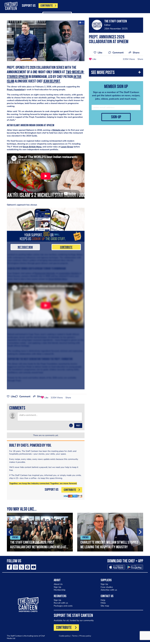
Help (103, 600)
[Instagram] (15, 567)
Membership (59, 589)
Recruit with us (61, 603)
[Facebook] (9, 567)
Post (78, 426)
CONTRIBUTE (46, 5)
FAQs (103, 603)
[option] (40, 532)
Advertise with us (109, 589)
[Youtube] (33, 567)
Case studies (107, 587)
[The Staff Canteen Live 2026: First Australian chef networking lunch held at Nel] (40, 532)
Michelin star (58, 130)
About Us (58, 584)
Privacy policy (85, 636)
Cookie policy (64, 636)
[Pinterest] (27, 567)
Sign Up (57, 587)
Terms (74, 636)
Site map (105, 605)
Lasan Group (67, 146)
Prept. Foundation (16, 89)
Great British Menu (32, 146)
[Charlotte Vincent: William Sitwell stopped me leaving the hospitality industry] (110, 532)
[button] (116, 73)
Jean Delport (51, 81)
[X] (21, 567)
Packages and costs (63, 605)
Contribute (66, 247)
